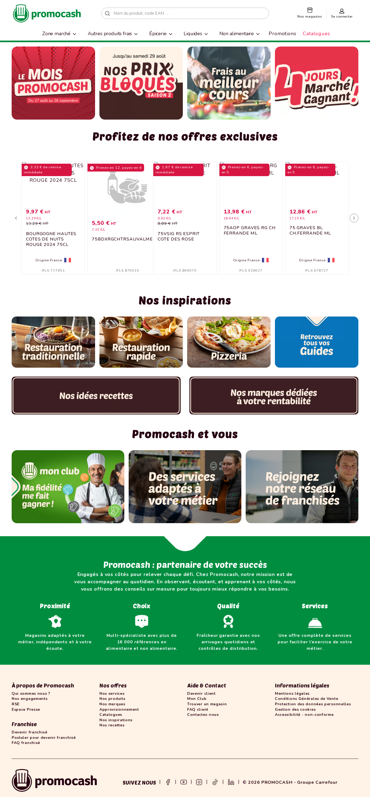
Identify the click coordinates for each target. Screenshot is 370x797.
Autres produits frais (110, 33)
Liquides (193, 33)
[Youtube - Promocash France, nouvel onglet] (183, 781)
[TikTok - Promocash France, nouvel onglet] (215, 781)
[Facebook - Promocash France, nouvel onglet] (168, 781)
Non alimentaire (236, 33)
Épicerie (158, 33)
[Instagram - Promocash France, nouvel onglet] (199, 781)
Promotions (282, 33)
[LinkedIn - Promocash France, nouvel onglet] (231, 781)
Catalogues (316, 33)
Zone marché (56, 33)
